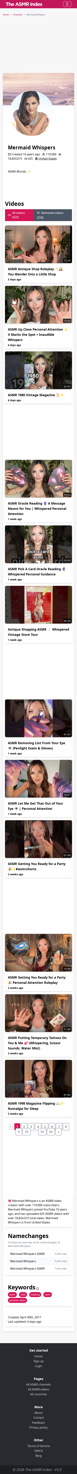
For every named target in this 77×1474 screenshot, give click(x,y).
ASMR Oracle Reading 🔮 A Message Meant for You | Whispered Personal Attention (37, 508)
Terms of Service (38, 1446)
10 (26, 1132)
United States (47, 159)
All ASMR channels (38, 1384)
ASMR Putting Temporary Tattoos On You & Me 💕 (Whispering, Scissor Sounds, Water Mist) (37, 1043)
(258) (50, 215)
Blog (38, 1456)
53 (50, 1132)
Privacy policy (38, 1427)
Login (38, 1366)
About (38, 1413)
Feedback (38, 1423)
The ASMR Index (38, 1469)
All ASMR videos (38, 1389)
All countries (38, 1394)
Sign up (38, 1361)
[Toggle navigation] (67, 4)
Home (38, 1356)
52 (42, 1132)
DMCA (38, 1451)
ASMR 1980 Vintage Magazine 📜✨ (36, 395)
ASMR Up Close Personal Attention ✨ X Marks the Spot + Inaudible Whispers (38, 334)
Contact (38, 1418)
